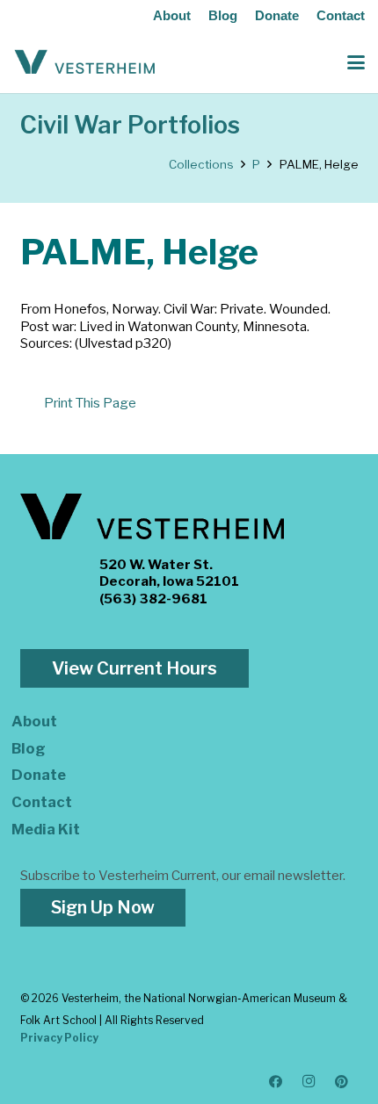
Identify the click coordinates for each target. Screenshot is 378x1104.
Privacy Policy (59, 1037)
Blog (222, 15)
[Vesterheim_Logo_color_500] (84, 62)
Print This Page (90, 403)
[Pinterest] (342, 1082)
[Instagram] (309, 1082)
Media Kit (45, 829)
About (172, 15)
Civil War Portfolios (130, 125)
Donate (277, 15)
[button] (356, 62)
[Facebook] (276, 1082)
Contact (340, 15)
